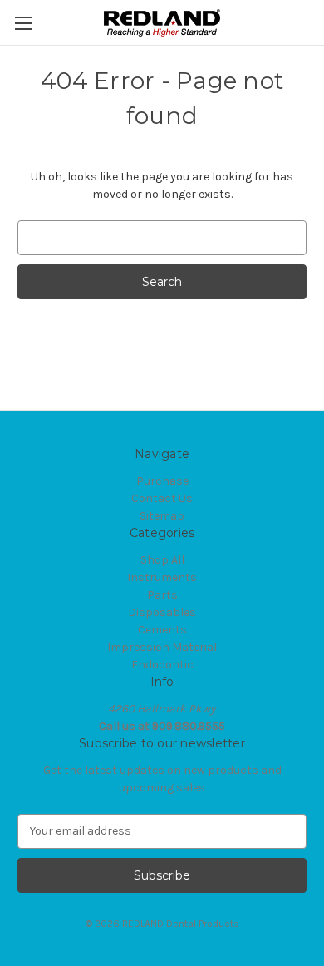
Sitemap (162, 516)
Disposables (162, 612)
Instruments (162, 577)
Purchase (162, 481)
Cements (162, 630)
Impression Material (162, 647)
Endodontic (162, 665)
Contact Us (162, 498)
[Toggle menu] (23, 23)
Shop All (162, 560)
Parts (162, 595)
